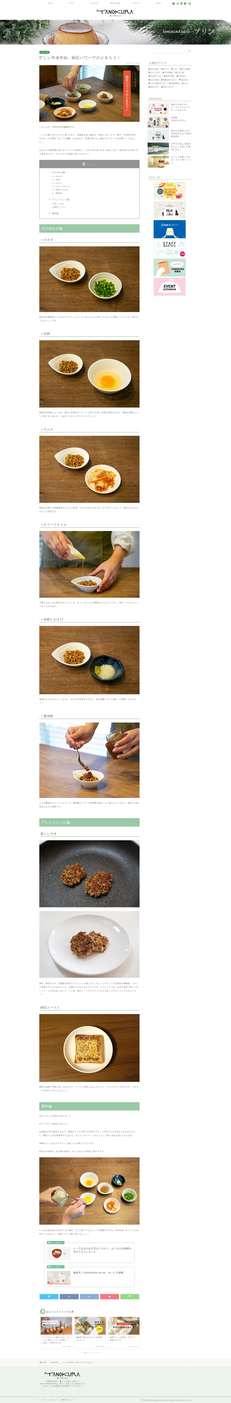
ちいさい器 (180, 72)
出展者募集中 (175, 83)
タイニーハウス (155, 72)
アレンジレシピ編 (60, 199)
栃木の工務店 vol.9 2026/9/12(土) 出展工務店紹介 (181, 133)
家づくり (165, 69)
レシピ (186, 83)
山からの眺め (154, 80)
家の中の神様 (170, 76)
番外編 (55, 213)
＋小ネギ (58, 176)
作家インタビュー (168, 87)
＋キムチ (58, 183)
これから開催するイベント (158, 83)
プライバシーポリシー (49, 1400)
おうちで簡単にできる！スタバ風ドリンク (180, 160)
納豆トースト (60, 207)
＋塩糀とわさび (61, 190)
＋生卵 (57, 179)
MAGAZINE (44, 52)
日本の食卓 (181, 76)
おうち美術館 (186, 69)
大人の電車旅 (168, 72)
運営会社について (68, 1400)
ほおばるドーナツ (155, 76)
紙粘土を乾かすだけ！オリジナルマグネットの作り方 (180, 107)
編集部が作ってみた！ (169, 80)
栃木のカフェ (154, 87)
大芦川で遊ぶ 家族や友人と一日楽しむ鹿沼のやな (181, 147)
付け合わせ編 (58, 172)
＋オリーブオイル (62, 186)
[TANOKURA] (115, 16)
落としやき (59, 203)
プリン (175, 69)
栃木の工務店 (154, 69)
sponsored (184, 80)
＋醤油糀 (58, 193)
